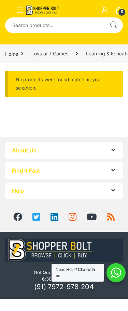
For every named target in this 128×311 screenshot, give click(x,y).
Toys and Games (49, 53)
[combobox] (54, 25)
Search (113, 25)
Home (11, 53)
